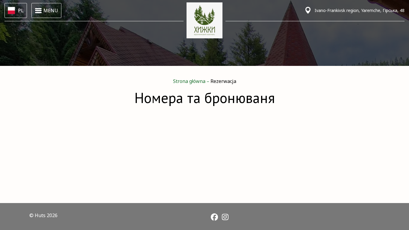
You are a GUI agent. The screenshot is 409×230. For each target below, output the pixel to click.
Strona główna (190, 81)
